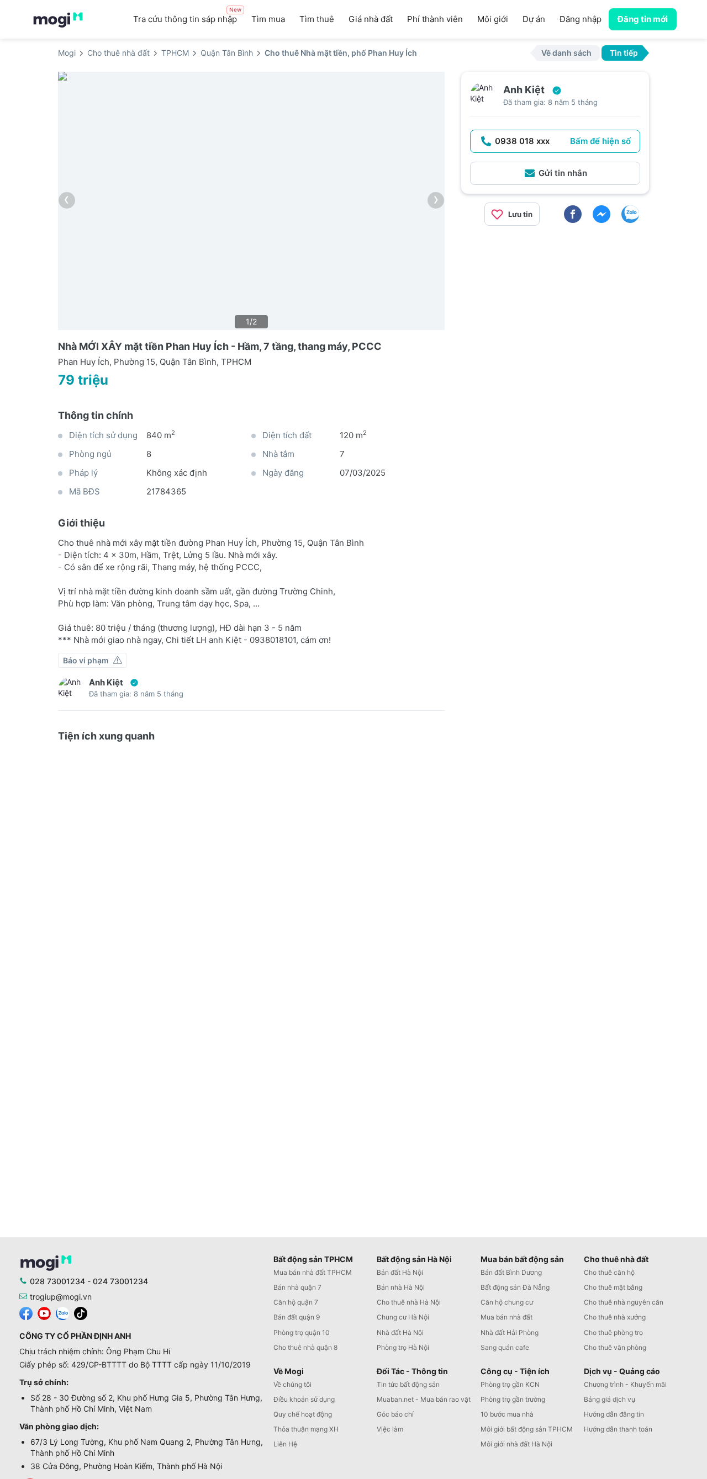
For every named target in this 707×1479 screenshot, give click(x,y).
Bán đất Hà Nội (400, 1272)
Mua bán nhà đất (506, 1317)
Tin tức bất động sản (408, 1384)
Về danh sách (566, 52)
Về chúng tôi (292, 1384)
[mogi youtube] (44, 1312)
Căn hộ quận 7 (295, 1302)
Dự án (534, 19)
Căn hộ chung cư (507, 1302)
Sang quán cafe (505, 1347)
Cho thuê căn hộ (609, 1272)
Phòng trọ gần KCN (510, 1384)
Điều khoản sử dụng (304, 1399)
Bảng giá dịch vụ (609, 1399)
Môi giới (492, 19)
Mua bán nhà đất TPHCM (312, 1272)
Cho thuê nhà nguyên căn (623, 1302)
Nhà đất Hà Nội (400, 1332)
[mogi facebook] (26, 1312)
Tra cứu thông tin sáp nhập (187, 16)
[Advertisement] (555, 312)
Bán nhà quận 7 (297, 1287)
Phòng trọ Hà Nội (403, 1347)
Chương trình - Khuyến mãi (625, 1384)
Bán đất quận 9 (296, 1317)
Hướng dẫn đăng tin (614, 1414)
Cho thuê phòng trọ (613, 1332)
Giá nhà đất (371, 19)
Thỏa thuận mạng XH (306, 1429)
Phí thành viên (435, 19)
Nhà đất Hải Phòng (510, 1332)
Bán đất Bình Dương (511, 1272)
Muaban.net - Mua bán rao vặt (424, 1399)
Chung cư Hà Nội (403, 1317)
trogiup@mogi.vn (61, 1296)
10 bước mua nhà (507, 1414)
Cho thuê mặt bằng (613, 1287)
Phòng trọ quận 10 (301, 1332)
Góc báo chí (395, 1414)
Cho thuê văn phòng (615, 1347)
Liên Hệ (285, 1444)
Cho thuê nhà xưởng (615, 1317)
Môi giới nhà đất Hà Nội (516, 1444)
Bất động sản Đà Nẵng (515, 1287)
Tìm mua (268, 19)
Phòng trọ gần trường (513, 1399)
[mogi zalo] (62, 1312)
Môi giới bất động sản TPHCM (527, 1429)
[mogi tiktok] (80, 1312)
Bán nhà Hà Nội (401, 1287)
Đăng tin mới (643, 19)
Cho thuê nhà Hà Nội (409, 1302)
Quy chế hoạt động (302, 1414)
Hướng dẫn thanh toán (618, 1429)
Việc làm (390, 1429)
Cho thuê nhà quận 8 (305, 1347)
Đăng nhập (581, 19)
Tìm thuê (316, 19)
